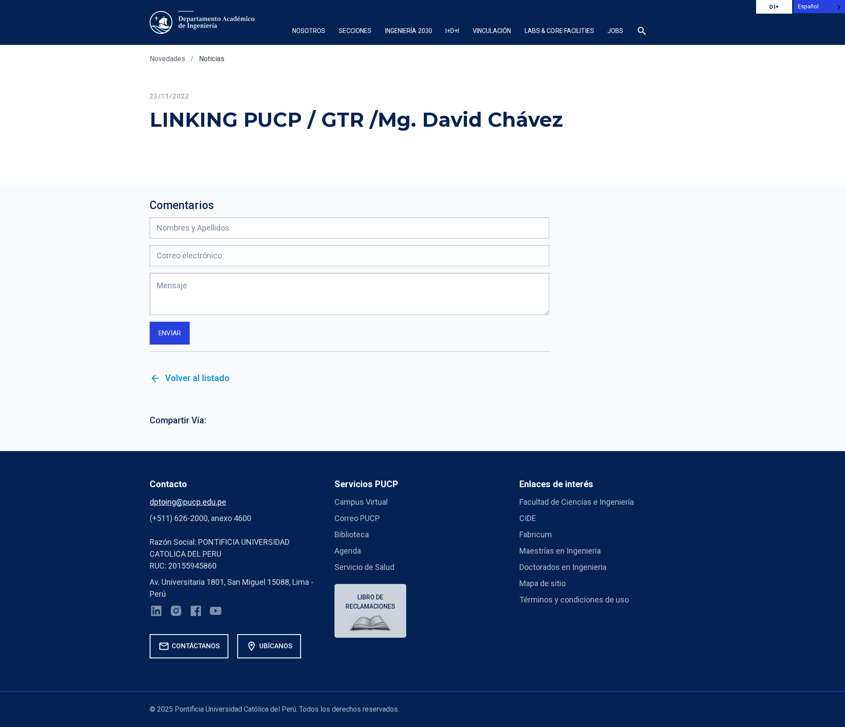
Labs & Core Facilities (559, 30)
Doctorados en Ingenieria (562, 567)
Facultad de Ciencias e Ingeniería (576, 502)
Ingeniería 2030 (409, 30)
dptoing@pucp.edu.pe (188, 502)
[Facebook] (195, 612)
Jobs (615, 30)
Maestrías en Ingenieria (560, 550)
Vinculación (492, 30)
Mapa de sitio (542, 583)
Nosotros (309, 30)
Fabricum (535, 534)
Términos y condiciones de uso (574, 599)
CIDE (527, 518)
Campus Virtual (361, 502)
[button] (684, 34)
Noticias (211, 59)
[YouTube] (215, 612)
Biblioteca (351, 534)
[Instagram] (176, 612)
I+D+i (452, 30)
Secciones (355, 30)
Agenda (347, 550)
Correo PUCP (357, 518)
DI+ (774, 7)
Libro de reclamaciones (370, 602)
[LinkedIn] (156, 612)
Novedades (167, 59)
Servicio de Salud (364, 567)
